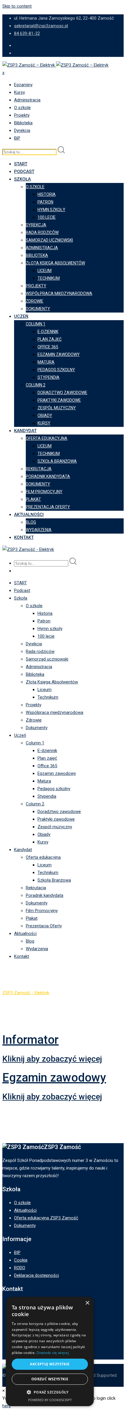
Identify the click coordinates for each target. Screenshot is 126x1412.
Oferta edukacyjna (46, 438)
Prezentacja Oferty (48, 507)
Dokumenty (38, 308)
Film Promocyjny (44, 491)
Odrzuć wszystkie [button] (49, 1379)
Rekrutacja (39, 468)
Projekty (22, 115)
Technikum (49, 278)
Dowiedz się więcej (53, 1352)
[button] (50, 1392)
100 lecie (47, 217)
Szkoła (22, 179)
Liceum (45, 270)
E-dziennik (48, 331)
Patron (45, 202)
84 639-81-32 (27, 33)
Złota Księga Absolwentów (55, 263)
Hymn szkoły (51, 209)
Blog (31, 522)
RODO (19, 1267)
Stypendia (48, 377)
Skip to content (17, 6)
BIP (17, 1252)
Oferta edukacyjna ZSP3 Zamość (46, 1218)
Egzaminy (23, 84)
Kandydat (25, 430)
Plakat (33, 499)
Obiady (45, 415)
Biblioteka (23, 122)
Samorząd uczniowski (49, 240)
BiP (17, 138)
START (20, 164)
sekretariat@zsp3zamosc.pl (41, 25)
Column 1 (35, 324)
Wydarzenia (39, 529)
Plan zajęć (50, 339)
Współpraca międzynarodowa (59, 293)
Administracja (27, 100)
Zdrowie (34, 301)
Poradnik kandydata (48, 476)
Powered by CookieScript (50, 1400)
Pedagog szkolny (56, 369)
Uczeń (21, 316)
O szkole (22, 107)
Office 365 (48, 346)
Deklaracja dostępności (36, 1275)
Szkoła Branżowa (57, 461)
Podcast (24, 171)
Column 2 (35, 385)
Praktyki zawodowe (59, 400)
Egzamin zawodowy (59, 354)
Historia (47, 194)
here (6, 1405)
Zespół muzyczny (57, 407)
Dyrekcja (22, 130)
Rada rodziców (42, 232)
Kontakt (24, 537)
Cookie (21, 1260)
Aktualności (29, 514)
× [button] (87, 1303)
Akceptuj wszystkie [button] (49, 1364)
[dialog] (50, 1351)
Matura (46, 362)
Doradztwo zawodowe (62, 392)
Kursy (19, 92)
